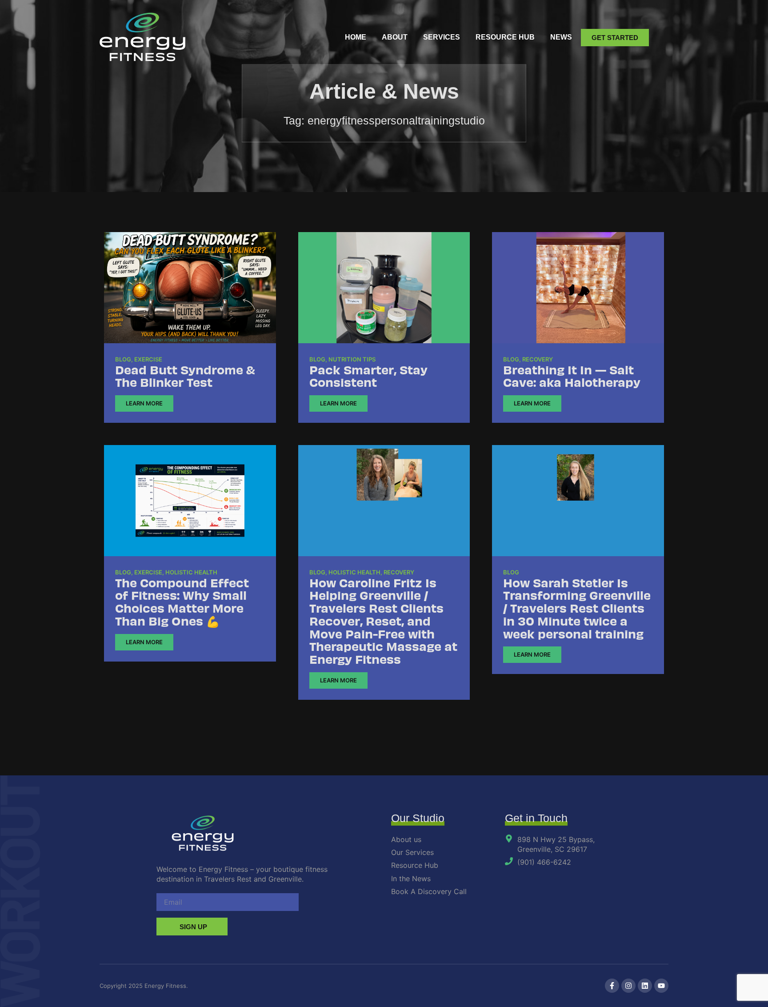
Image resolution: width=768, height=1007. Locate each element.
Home (355, 37)
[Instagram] (628, 986)
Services (441, 37)
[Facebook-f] (612, 986)
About (395, 37)
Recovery (537, 359)
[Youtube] (661, 986)
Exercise (148, 359)
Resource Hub (505, 37)
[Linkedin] (645, 986)
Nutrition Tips (352, 359)
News (561, 37)
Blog (123, 359)
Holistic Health (191, 572)
